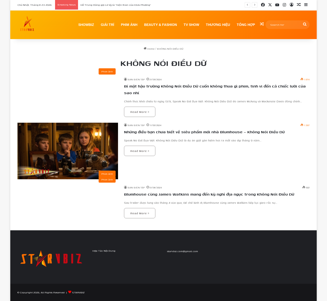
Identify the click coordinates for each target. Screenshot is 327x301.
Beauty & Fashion (160, 25)
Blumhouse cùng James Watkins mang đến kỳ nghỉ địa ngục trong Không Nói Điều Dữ (209, 194)
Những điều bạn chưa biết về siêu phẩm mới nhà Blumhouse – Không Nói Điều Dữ (204, 132)
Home (150, 49)
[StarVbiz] (27, 24)
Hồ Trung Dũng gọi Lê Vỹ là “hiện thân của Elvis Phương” (115, 5)
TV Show (191, 25)
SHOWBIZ (86, 25)
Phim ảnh (129, 25)
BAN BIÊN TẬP (136, 79)
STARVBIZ (78, 292)
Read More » (139, 112)
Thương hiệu (218, 25)
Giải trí (107, 25)
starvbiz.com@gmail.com (182, 251)
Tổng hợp (246, 25)
